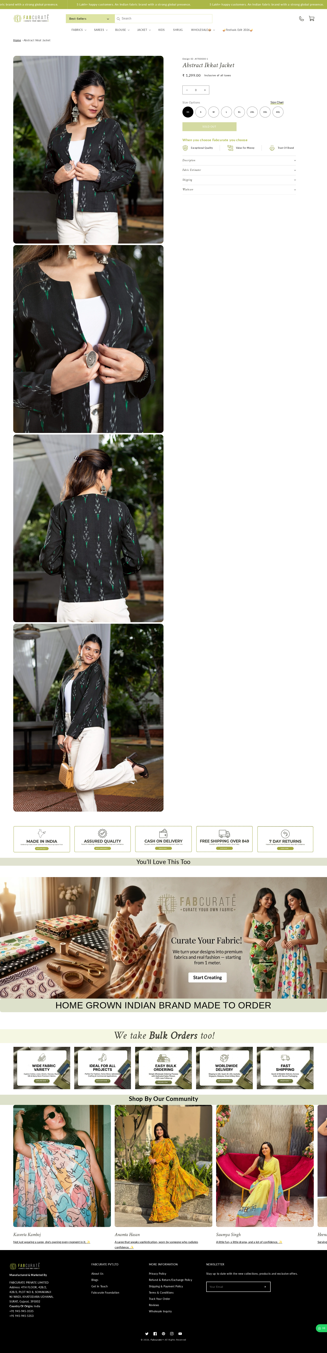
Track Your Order (159, 1298)
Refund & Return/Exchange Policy (170, 1279)
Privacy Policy (157, 1273)
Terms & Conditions (161, 1292)
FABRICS (77, 29)
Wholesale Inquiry (160, 1311)
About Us (97, 1273)
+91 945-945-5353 (21, 1315)
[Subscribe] (265, 1287)
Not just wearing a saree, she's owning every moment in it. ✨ (51, 1242)
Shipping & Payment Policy (166, 1286)
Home (17, 40)
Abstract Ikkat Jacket (37, 40)
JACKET (142, 29)
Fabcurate (156, 1339)
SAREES (99, 29)
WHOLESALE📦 (201, 29)
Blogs (94, 1279)
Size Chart (276, 102)
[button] (312, 18)
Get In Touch (99, 1286)
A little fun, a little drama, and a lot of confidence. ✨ (249, 1242)
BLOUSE (120, 29)
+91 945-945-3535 (21, 1311)
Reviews (154, 1305)
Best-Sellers (77, 18)
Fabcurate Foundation (105, 1292)
